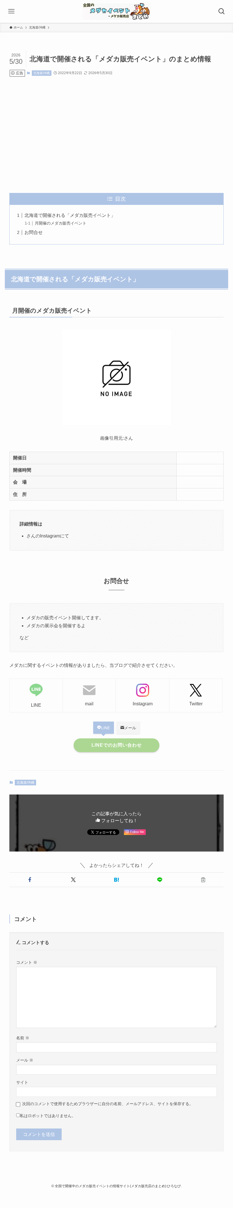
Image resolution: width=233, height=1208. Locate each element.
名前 (22, 1038)
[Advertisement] (116, 135)
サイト (22, 1082)
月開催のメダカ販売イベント (60, 223)
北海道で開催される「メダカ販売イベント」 (69, 215)
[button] (29, 880)
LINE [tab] (105, 728)
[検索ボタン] (221, 11)
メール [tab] (130, 728)
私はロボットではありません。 (48, 1115)
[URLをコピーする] (203, 880)
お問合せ (33, 232)
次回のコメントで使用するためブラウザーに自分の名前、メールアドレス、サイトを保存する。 (107, 1103)
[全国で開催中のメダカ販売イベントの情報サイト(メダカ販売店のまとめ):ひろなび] (116, 11)
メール (24, 1060)
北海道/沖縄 (41, 73)
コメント (26, 962)
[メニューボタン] (11, 11)
